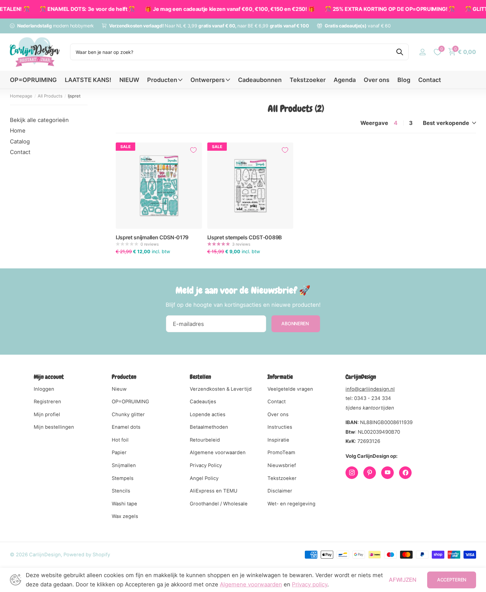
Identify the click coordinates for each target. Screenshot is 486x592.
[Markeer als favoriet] (193, 150)
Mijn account (49, 376)
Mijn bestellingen (54, 427)
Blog (403, 79)
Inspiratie (278, 440)
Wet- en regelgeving (291, 504)
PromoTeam (281, 452)
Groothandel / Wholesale (219, 504)
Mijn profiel (47, 414)
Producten (162, 79)
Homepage (21, 96)
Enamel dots (126, 427)
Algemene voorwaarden (218, 452)
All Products (50, 96)
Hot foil (120, 440)
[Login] (422, 52)
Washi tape (124, 504)
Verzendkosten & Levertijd (221, 389)
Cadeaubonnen (260, 79)
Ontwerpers (207, 79)
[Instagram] (351, 472)
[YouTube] (387, 472)
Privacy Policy (206, 465)
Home (17, 130)
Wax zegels (125, 516)
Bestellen (200, 376)
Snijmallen (124, 465)
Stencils (121, 491)
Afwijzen (402, 579)
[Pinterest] (369, 472)
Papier (119, 452)
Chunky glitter (128, 414)
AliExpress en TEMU (213, 491)
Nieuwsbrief (281, 465)
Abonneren (295, 323)
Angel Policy (204, 478)
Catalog (20, 141)
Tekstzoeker (308, 79)
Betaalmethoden (209, 427)
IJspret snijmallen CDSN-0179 (152, 237)
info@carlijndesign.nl (370, 389)
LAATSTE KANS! (88, 79)
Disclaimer (279, 491)
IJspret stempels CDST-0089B (244, 237)
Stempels (123, 478)
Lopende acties (207, 414)
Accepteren (451, 579)
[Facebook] (405, 472)
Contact (429, 79)
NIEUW (129, 79)
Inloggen (44, 389)
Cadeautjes (203, 402)
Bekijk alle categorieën (39, 120)
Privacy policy (309, 584)
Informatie (280, 376)
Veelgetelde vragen (290, 389)
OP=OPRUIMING (33, 79)
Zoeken (399, 52)
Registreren (47, 402)
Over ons (376, 79)
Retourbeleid (205, 440)
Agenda (345, 79)
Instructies (279, 427)
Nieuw (119, 389)
